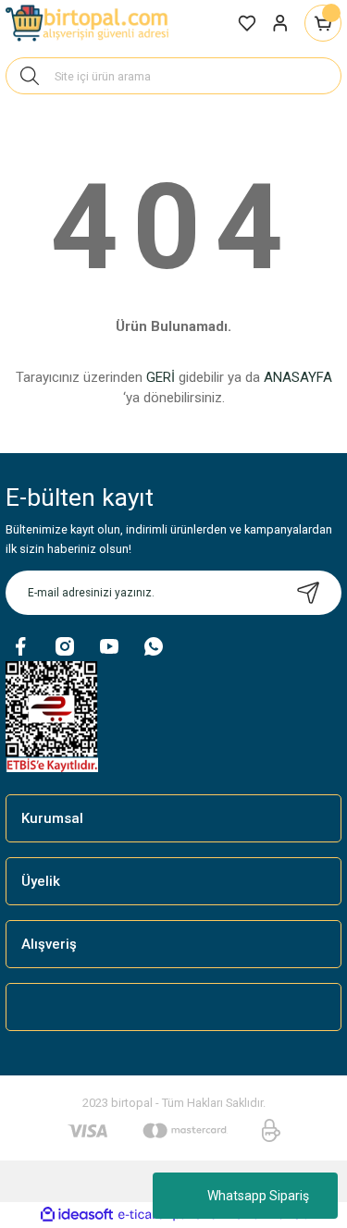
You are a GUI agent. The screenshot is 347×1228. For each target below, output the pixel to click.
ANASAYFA (298, 377)
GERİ (160, 377)
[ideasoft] (77, 1215)
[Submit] (308, 593)
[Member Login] (280, 23)
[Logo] (89, 22)
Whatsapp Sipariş (258, 1195)
